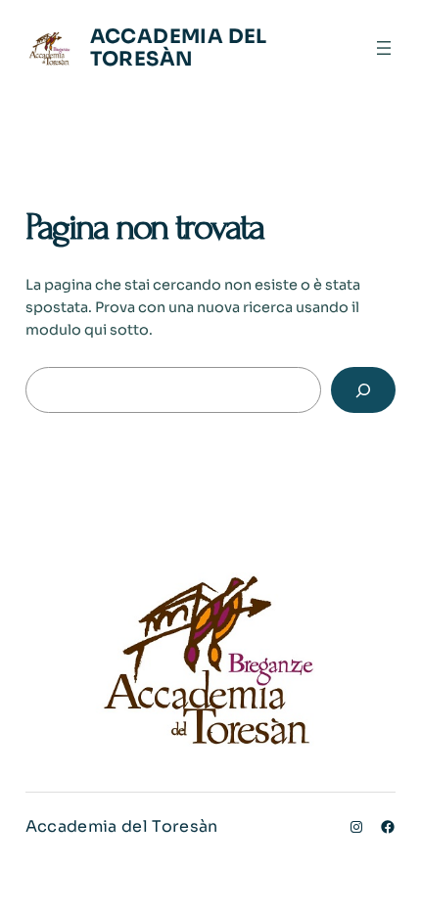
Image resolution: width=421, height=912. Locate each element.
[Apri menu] (384, 48)
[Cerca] (364, 390)
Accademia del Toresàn (178, 47)
